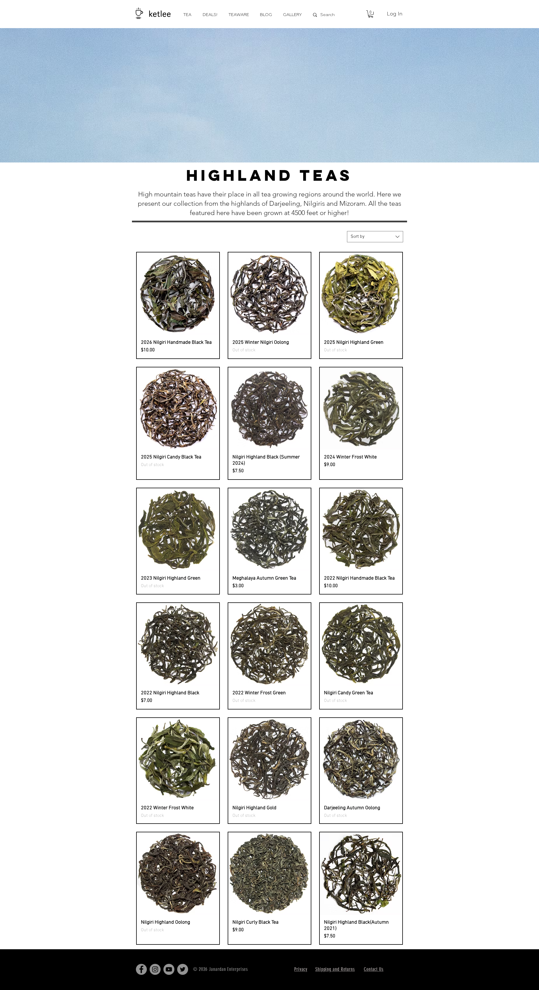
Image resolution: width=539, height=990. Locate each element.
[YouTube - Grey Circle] (168, 969)
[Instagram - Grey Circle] (155, 969)
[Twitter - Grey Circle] (182, 969)
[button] (370, 14)
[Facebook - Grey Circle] (141, 969)
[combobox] (375, 236)
